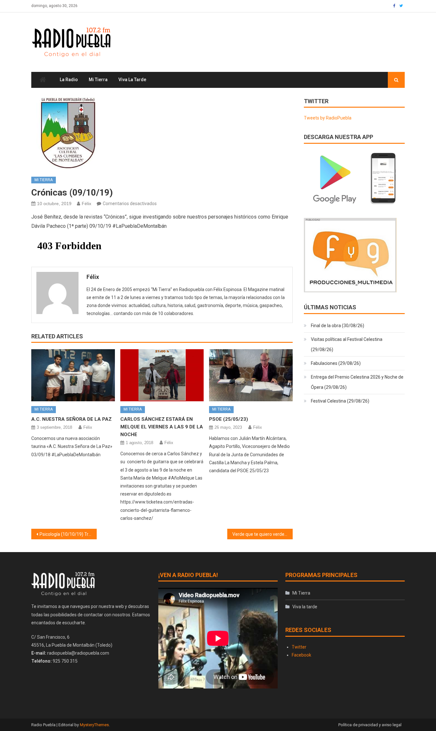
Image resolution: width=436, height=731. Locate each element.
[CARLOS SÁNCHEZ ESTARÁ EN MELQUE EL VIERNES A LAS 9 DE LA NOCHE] (162, 375)
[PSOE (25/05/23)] (251, 375)
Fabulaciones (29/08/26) (336, 363)
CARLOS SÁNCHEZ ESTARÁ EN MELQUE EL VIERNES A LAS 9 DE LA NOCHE (161, 426)
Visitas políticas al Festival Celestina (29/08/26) (346, 344)
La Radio (69, 79)
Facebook (301, 655)
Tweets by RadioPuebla (327, 117)
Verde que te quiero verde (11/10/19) (262, 534)
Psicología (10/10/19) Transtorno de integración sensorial (68, 534)
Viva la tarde (132, 79)
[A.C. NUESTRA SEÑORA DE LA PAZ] (73, 375)
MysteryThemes (94, 724)
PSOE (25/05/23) (228, 419)
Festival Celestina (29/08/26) (340, 401)
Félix (86, 203)
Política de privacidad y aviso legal (370, 724)
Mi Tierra (98, 79)
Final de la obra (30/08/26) (337, 325)
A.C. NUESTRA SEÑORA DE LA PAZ (71, 419)
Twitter (299, 647)
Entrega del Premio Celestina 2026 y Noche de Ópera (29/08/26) (357, 382)
